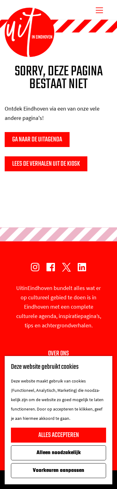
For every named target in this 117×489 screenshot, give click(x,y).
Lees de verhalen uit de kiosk (46, 164)
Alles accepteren (58, 435)
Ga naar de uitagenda (37, 139)
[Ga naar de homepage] (29, 32)
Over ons (58, 353)
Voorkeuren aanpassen (58, 471)
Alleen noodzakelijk (59, 453)
